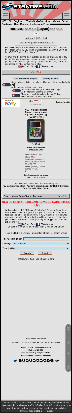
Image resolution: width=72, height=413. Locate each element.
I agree (50, 410)
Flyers (30, 347)
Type (5, 248)
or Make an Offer (36, 150)
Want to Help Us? (33, 353)
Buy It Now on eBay (36, 147)
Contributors (46, 353)
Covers (48, 347)
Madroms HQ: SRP (36, 350)
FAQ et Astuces (47, 66)
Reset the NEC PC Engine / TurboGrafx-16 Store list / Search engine (36, 233)
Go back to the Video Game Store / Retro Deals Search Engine (36, 227)
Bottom (65, 196)
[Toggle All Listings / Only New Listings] (6, 84)
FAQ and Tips (28, 66)
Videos (23, 347)
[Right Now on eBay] (11, 106)
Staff (22, 353)
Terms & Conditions (43, 355)
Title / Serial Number (12, 239)
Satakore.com (47, 259)
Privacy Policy (27, 355)
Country (6, 243)
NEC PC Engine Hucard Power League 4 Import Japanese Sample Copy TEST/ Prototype (36, 113)
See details (35, 410)
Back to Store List (63, 102)
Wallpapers (39, 347)
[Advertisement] (36, 296)
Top (59, 196)
